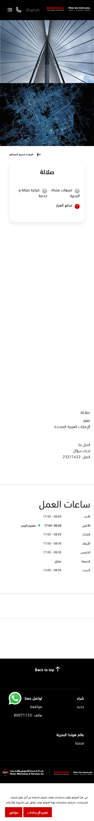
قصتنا (79, 742)
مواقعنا (36, 706)
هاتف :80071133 (28, 714)
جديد (80, 706)
